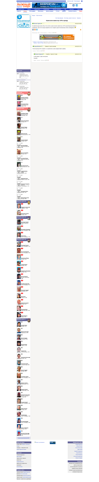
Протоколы (40, 11)
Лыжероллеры (46, 9)
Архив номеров (49, 11)
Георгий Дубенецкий (27, 477)
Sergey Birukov (37, 46)
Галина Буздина (79, 454)
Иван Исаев (19, 456)
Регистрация (77, 1)
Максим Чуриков (37, 23)
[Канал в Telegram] (77, 5)
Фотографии (32, 11)
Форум (25, 11)
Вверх (35, 60)
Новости (19, 11)
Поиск (80, 11)
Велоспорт (72, 9)
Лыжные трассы (72, 11)
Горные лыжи (37, 9)
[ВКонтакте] (74, 5)
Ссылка (34, 50)
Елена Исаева (19, 466)
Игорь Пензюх (79, 446)
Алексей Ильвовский (78, 456)
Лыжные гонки (21, 9)
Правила (79, 18)
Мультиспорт (39, 15)
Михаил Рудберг (79, 457)
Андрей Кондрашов (78, 451)
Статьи (57, 11)
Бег (65, 9)
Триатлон (79, 9)
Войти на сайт (70, 1)
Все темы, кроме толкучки (70, 18)
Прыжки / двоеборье (57, 9)
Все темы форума (59, 18)
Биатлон (29, 9)
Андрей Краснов (20, 461)
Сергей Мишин (79, 452)
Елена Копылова (23, 473)
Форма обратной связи (21, 449)
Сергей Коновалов (26, 475)
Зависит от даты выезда (38, 41)
